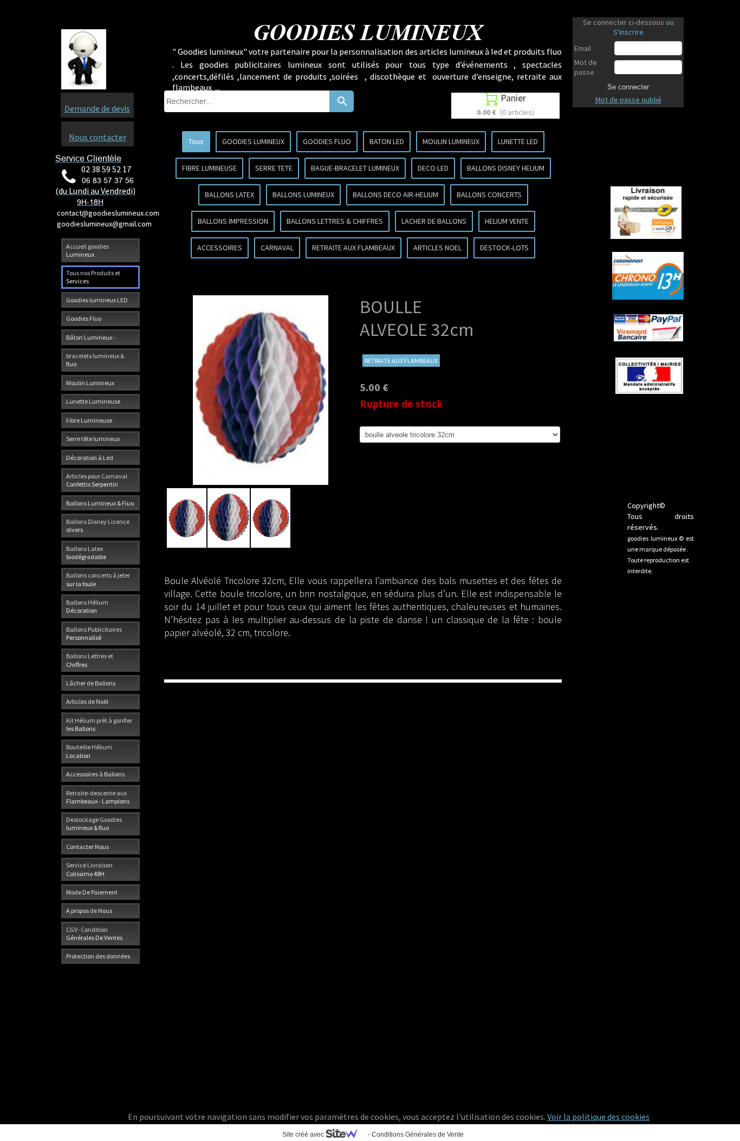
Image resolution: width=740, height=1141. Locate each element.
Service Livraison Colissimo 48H (89, 869)
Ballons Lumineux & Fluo (100, 503)
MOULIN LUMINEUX (451, 141)
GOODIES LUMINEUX (253, 141)
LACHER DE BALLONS (433, 221)
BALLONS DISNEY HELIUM (505, 168)
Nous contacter (97, 137)
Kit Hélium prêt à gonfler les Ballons (99, 724)
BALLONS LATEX (229, 194)
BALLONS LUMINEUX (303, 194)
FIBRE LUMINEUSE (209, 168)
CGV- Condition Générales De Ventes (94, 933)
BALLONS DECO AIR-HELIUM (395, 194)
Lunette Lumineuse (93, 401)
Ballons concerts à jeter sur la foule (98, 579)
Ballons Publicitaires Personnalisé (94, 633)
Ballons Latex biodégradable (86, 552)
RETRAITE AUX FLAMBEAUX (353, 247)
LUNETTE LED (518, 141)
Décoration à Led (89, 457)
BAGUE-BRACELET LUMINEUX (355, 168)
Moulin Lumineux (90, 383)
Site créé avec (304, 1134)
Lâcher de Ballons (90, 683)
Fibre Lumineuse (89, 420)
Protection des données (98, 956)
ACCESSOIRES (219, 247)
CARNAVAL (277, 247)
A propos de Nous (89, 910)
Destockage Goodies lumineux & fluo (94, 823)
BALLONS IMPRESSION (233, 221)
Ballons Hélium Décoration (87, 606)
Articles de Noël (87, 701)
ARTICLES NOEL (437, 247)
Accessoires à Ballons (95, 774)
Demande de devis (97, 108)
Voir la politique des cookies (598, 1116)
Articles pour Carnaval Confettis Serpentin (96, 480)
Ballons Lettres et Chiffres (89, 660)
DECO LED (433, 168)
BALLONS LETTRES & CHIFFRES (335, 221)
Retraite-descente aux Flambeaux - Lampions (97, 797)
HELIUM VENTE (507, 221)
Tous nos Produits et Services (93, 277)
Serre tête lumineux (93, 439)
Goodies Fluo (83, 318)
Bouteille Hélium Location (89, 751)
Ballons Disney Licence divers (97, 525)
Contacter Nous (87, 846)
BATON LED (386, 141)
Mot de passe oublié (628, 100)
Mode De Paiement (92, 892)
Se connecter (628, 86)
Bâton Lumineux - (90, 337)
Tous (196, 141)
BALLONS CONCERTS (489, 194)
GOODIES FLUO (327, 141)
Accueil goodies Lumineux (87, 250)
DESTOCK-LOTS (504, 247)
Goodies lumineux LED (97, 300)
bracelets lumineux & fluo (95, 360)
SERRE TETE (274, 168)
